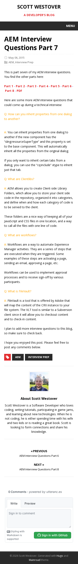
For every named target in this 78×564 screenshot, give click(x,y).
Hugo (60, 556)
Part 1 (8, 86)
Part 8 (9, 91)
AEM (11, 62)
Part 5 (55, 86)
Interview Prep (24, 62)
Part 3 (31, 86)
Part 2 (20, 86)
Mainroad (34, 560)
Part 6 (66, 86)
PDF (19, 91)
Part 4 (43, 86)
